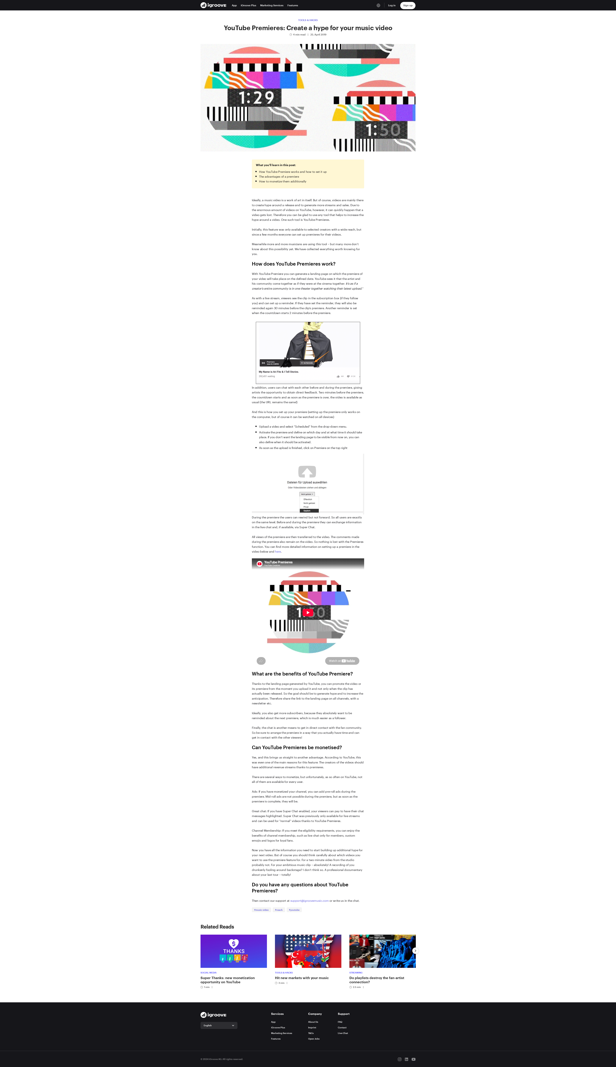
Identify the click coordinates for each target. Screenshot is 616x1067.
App (234, 5)
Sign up (408, 5)
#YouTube (294, 909)
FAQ (340, 1021)
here (278, 551)
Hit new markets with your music (302, 978)
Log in (392, 5)
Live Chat (343, 1033)
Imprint (312, 1027)
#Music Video (261, 909)
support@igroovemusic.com (309, 900)
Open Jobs (314, 1038)
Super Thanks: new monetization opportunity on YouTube (228, 980)
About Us (313, 1021)
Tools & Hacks (308, 20)
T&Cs (311, 1033)
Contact (342, 1027)
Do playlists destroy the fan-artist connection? (376, 980)
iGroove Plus (248, 5)
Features (292, 5)
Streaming (356, 972)
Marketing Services (271, 5)
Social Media (209, 972)
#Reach (279, 909)
